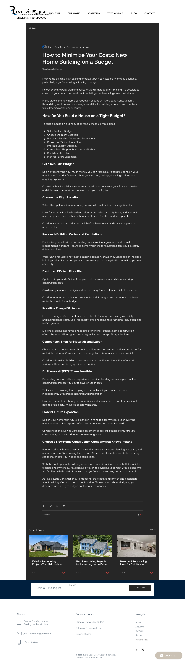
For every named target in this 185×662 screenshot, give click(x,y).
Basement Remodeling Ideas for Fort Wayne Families (133, 563)
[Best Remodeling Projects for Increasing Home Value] (92, 546)
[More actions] (141, 47)
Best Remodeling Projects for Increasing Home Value (91, 563)
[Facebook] (136, 649)
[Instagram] (142, 649)
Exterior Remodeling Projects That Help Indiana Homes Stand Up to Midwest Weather (47, 563)
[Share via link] (63, 506)
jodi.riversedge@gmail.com (37, 633)
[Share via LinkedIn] (57, 506)
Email (72, 585)
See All (153, 530)
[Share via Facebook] (43, 506)
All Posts (33, 28)
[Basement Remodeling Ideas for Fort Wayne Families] (136, 546)
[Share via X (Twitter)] (50, 506)
